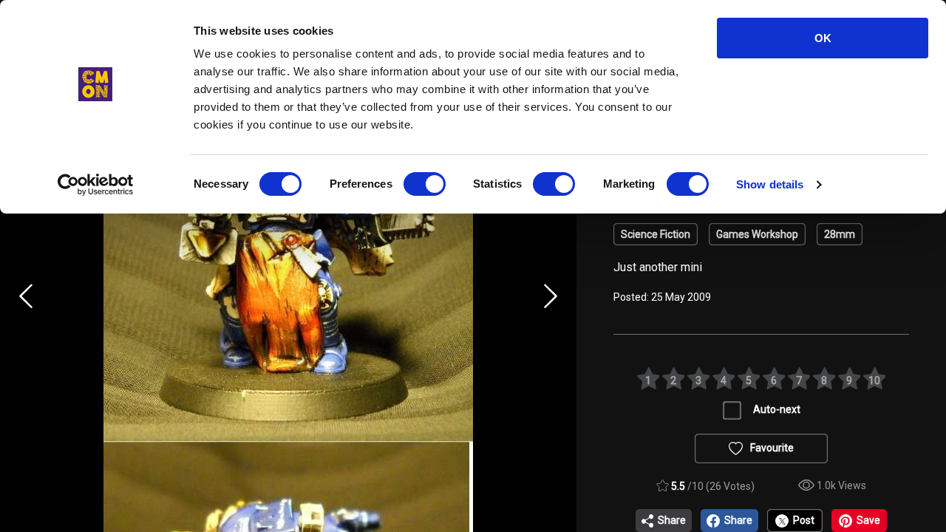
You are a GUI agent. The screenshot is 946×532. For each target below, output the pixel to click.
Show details (769, 184)
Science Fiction (655, 234)
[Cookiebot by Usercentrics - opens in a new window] (95, 185)
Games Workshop (757, 234)
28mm (839, 234)
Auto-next (776, 409)
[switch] (425, 184)
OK (822, 38)
